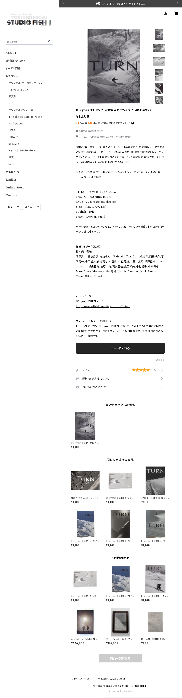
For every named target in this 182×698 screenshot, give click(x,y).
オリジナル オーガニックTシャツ (27, 83)
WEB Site (13, 172)
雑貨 (11, 157)
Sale (11, 164)
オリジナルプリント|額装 (22, 110)
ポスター (13, 130)
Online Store (15, 187)
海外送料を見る (123, 136)
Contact (12, 195)
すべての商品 (13, 68)
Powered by (116, 691)
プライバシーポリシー (82, 678)
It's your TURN (19, 89)
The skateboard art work (25, 116)
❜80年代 (13, 137)
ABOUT (11, 52)
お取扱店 (11, 179)
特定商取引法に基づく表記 (111, 678)
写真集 (12, 96)
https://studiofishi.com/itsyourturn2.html (103, 306)
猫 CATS (14, 143)
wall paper (16, 123)
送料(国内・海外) (15, 60)
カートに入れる (120, 348)
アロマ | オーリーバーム (22, 150)
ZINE (12, 103)
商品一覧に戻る (120, 658)
